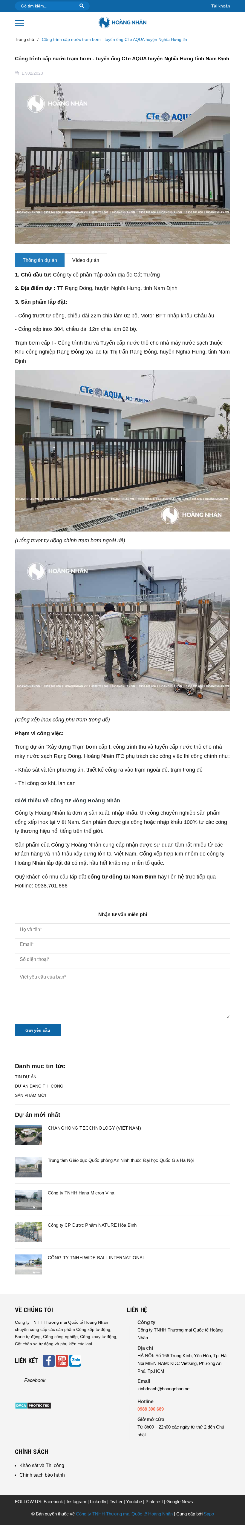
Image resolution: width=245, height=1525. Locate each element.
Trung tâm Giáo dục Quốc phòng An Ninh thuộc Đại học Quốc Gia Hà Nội (121, 1160)
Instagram (77, 1501)
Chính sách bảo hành (42, 1475)
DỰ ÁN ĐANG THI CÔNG (39, 1086)
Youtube (134, 1501)
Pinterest (155, 1501)
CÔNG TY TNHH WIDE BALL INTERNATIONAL (96, 1257)
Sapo (209, 1513)
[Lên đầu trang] (230, 1505)
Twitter (117, 1501)
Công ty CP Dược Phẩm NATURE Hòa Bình (92, 1225)
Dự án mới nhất (37, 1114)
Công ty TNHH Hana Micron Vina (81, 1192)
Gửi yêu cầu (37, 1030)
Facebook (34, 1380)
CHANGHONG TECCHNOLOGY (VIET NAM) (94, 1128)
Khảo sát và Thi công (41, 1465)
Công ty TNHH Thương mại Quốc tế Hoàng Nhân (124, 1513)
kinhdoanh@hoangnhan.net (164, 1388)
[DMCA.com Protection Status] (33, 1405)
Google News (179, 1501)
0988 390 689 (150, 1409)
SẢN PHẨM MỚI (30, 1095)
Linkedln (98, 1501)
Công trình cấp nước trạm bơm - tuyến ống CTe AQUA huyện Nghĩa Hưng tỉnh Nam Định (122, 59)
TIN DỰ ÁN (25, 1076)
